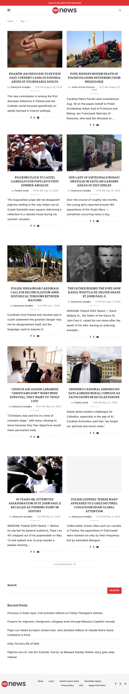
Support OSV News (97, 685)
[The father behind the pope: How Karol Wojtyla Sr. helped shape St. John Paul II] (94, 263)
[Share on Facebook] (31, 117)
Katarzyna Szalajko (21, 87)
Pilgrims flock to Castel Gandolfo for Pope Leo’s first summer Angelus (35, 181)
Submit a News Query (69, 681)
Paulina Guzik (22, 190)
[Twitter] (120, 683)
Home (10, 21)
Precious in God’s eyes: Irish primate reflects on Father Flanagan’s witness (55, 613)
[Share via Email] (38, 117)
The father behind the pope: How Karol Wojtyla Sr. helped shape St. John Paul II (94, 292)
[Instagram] (125, 683)
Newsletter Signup (92, 681)
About (40, 681)
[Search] (120, 10)
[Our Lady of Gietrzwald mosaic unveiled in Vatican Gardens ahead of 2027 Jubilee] (94, 152)
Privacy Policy (67, 685)
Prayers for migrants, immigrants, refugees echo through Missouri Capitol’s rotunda (61, 621)
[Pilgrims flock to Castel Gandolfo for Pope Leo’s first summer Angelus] (34, 152)
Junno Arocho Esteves (83, 87)
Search (12, 585)
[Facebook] (116, 683)
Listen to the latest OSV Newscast (64, 3)
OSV (81, 685)
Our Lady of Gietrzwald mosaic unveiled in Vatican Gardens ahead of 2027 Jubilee (94, 181)
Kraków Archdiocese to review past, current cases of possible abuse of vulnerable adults (35, 77)
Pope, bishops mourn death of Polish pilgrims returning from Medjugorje (94, 77)
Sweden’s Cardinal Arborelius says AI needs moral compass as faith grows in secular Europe (94, 393)
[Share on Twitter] (34, 117)
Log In (51, 681)
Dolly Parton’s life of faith (23, 643)
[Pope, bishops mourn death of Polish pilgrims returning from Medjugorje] (94, 49)
